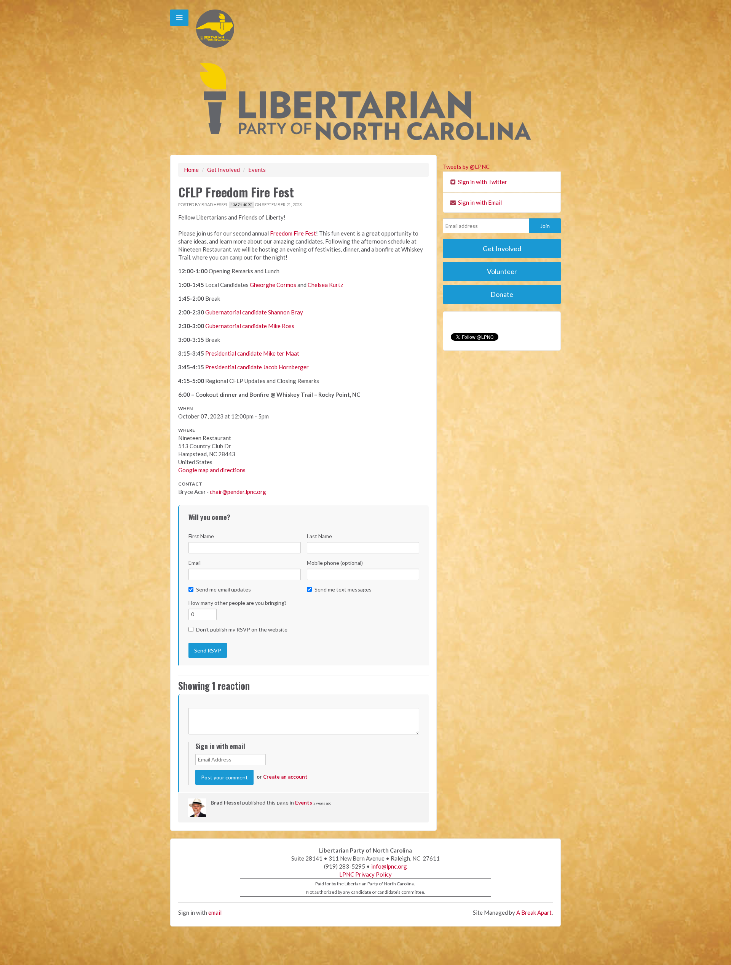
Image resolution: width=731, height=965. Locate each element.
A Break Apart (534, 912)
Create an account (285, 777)
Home (191, 169)
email (215, 912)
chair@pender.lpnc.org (238, 491)
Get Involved (223, 169)
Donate (501, 294)
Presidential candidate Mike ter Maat (252, 353)
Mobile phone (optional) (335, 562)
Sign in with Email (479, 202)
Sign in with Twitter (482, 181)
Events (257, 169)
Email (194, 562)
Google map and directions (212, 469)
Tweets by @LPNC (466, 166)
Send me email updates (223, 589)
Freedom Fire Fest (293, 233)
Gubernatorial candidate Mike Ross (249, 325)
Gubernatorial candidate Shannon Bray (254, 312)
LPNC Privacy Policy (365, 874)
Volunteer (502, 271)
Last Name (319, 536)
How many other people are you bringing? (237, 603)
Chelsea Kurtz (325, 284)
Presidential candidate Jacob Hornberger (257, 367)
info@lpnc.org (389, 866)
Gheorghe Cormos (273, 284)
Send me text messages (343, 589)
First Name (201, 536)
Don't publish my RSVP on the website (241, 629)
